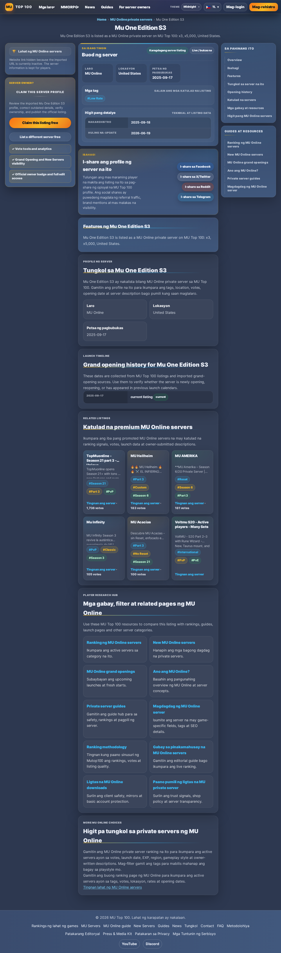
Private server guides (106, 706)
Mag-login (235, 7)
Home (101, 20)
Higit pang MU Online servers (249, 116)
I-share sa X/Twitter (195, 176)
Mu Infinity (95, 522)
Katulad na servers (241, 100)
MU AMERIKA (186, 456)
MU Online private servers (131, 20)
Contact (207, 926)
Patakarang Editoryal (82, 933)
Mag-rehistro (263, 7)
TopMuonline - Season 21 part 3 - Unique (101, 460)
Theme (175, 6)
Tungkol (191, 926)
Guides (163, 926)
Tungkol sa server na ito (245, 84)
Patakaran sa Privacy (152, 933)
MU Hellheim (142, 456)
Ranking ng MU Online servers (114, 642)
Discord (152, 944)
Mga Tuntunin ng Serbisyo (194, 933)
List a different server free (40, 137)
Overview (234, 60)
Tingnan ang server (100, 503)
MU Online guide (117, 926)
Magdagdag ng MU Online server (247, 188)
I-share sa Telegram (196, 197)
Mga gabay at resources (245, 108)
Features (234, 76)
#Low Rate (95, 98)
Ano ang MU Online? (171, 671)
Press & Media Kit (117, 933)
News (177, 926)
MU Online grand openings (111, 671)
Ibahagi (233, 68)
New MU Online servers (174, 642)
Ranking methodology (107, 747)
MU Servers (91, 926)
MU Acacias (141, 522)
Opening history (239, 92)
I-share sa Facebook (195, 166)
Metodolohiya (238, 926)
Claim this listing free (40, 122)
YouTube (129, 944)
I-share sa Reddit (198, 186)
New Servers (144, 926)
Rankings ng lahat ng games (55, 926)
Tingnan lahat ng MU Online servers (112, 887)
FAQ (220, 926)
